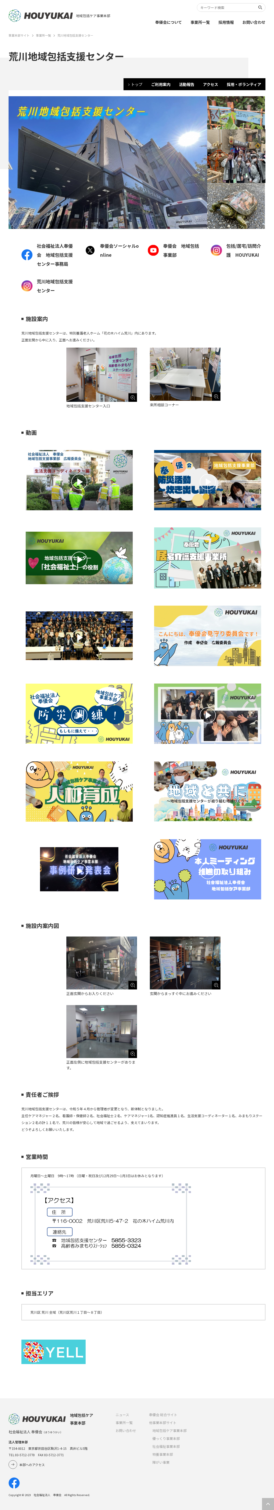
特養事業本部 (162, 1454)
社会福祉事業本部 (166, 1446)
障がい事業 (161, 1462)
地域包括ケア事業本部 (169, 1430)
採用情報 (226, 22)
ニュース (122, 1414)
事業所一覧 (200, 22)
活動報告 (186, 84)
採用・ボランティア (244, 84)
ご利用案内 (160, 84)
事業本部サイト (19, 35)
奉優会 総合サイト (163, 1414)
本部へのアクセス (32, 1464)
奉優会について (168, 22)
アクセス (210, 84)
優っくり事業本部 (166, 1438)
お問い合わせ (253, 22)
